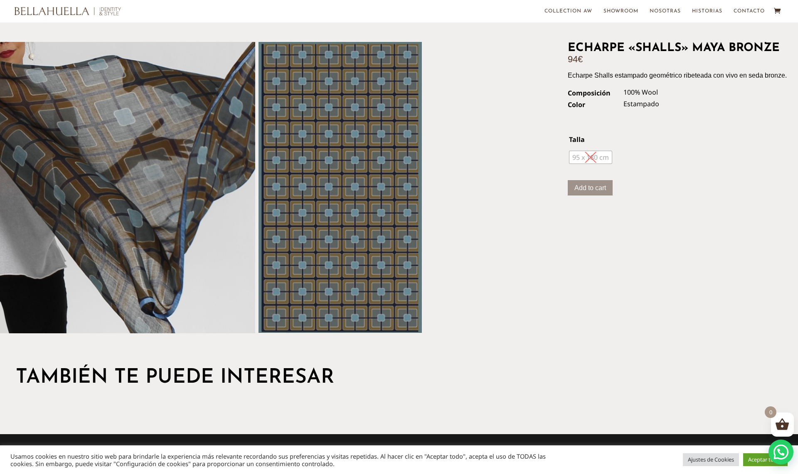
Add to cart (590, 187)
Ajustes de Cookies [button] (711, 459)
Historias (707, 11)
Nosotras (665, 11)
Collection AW (568, 11)
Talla (577, 139)
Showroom (620, 11)
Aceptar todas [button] (765, 459)
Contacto (749, 11)
